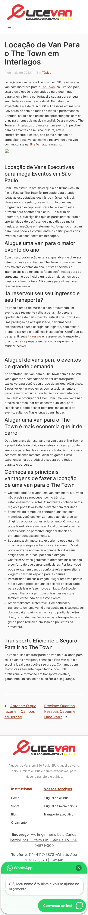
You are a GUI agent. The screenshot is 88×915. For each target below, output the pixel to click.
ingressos (34, 336)
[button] (79, 868)
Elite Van (35, 144)
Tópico (46, 72)
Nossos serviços (58, 789)
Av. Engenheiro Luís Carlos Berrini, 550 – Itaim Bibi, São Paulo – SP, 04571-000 (44, 840)
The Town (48, 87)
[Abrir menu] (9, 26)
